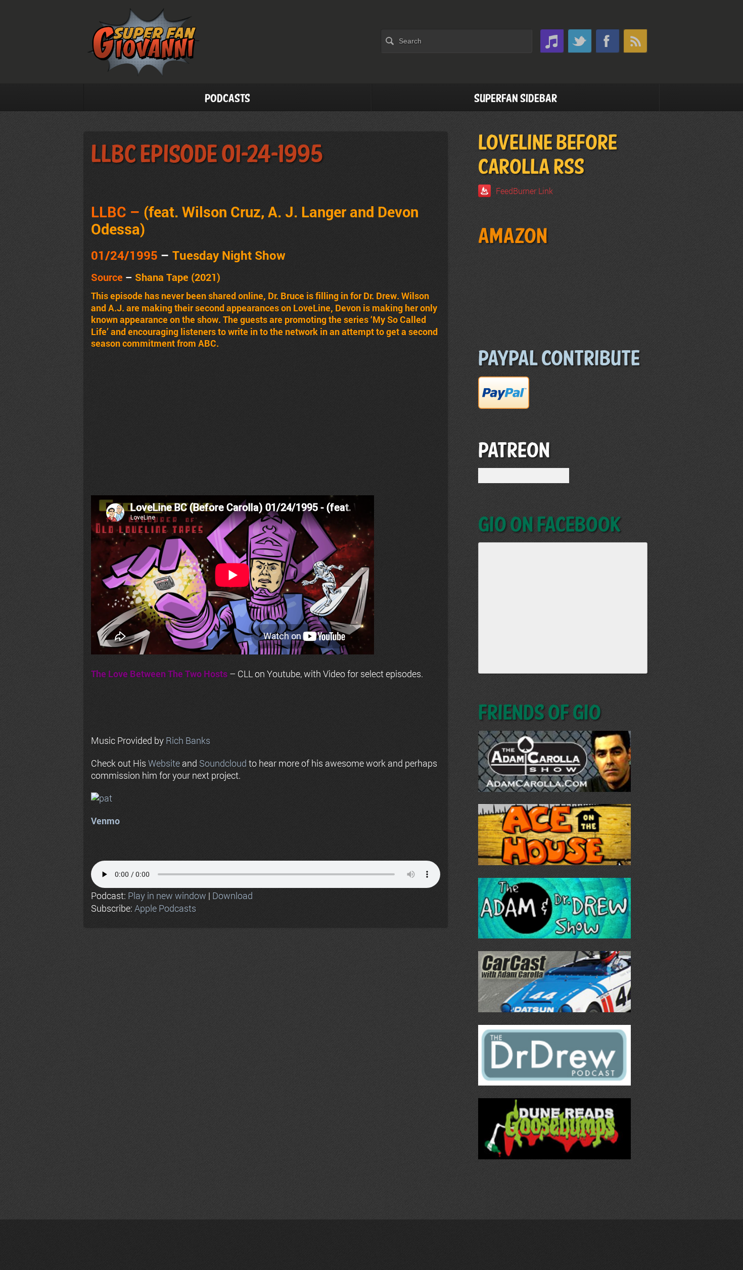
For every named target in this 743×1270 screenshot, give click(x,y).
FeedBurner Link (524, 190)
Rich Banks (188, 740)
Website (164, 763)
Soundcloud (223, 763)
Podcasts (227, 98)
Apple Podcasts (165, 908)
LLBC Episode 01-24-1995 (207, 155)
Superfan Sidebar (515, 98)
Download (232, 895)
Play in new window (167, 895)
